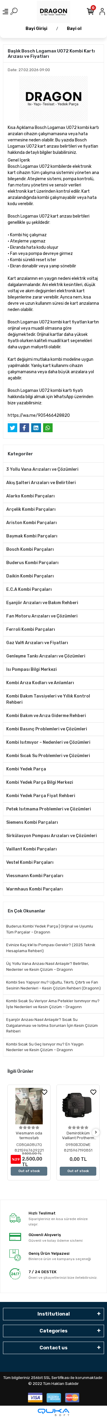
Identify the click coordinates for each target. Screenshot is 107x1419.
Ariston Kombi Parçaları (31, 522)
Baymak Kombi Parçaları (31, 536)
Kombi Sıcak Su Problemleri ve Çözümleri (48, 755)
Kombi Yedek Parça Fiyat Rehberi (40, 795)
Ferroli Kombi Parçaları (30, 629)
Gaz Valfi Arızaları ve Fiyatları (37, 642)
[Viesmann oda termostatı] (29, 1106)
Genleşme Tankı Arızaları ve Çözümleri (45, 656)
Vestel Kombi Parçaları (30, 862)
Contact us (53, 1348)
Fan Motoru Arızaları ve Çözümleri (42, 616)
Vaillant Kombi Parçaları (31, 849)
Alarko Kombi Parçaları (30, 496)
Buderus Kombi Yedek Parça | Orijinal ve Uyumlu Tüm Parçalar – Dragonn (49, 929)
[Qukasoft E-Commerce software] (53, 1412)
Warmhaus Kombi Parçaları (34, 889)
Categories (53, 1331)
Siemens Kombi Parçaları (32, 822)
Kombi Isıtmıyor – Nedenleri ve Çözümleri (48, 742)
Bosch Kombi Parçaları (30, 549)
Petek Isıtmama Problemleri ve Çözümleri (48, 809)
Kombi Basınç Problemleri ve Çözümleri (46, 729)
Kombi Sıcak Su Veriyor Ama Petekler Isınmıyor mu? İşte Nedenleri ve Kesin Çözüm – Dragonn (53, 1004)
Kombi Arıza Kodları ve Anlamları (40, 682)
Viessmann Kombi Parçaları (34, 875)
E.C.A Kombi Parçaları (29, 589)
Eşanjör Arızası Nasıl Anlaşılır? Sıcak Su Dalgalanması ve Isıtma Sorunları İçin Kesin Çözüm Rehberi (52, 1025)
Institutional (53, 1314)
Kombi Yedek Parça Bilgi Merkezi (39, 782)
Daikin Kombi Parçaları (30, 576)
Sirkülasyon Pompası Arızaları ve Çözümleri (51, 835)
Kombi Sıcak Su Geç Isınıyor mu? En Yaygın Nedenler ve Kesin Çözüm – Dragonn (45, 1047)
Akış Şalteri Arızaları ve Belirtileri (41, 482)
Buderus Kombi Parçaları (32, 562)
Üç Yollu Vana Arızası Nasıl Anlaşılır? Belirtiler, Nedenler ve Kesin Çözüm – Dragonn (47, 966)
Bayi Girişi (36, 28)
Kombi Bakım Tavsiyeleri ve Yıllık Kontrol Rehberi (48, 699)
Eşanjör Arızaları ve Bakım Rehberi (42, 602)
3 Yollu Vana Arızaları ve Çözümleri (42, 469)
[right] (96, 1132)
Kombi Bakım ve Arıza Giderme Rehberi (46, 715)
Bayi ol (74, 28)
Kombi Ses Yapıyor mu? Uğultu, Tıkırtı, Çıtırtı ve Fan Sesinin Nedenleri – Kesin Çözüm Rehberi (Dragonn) (53, 985)
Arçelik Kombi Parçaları (31, 509)
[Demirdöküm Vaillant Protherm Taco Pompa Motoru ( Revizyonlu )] (78, 1106)
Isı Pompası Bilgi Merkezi (31, 669)
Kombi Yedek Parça (26, 769)
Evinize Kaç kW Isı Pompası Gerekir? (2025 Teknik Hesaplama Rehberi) (50, 948)
